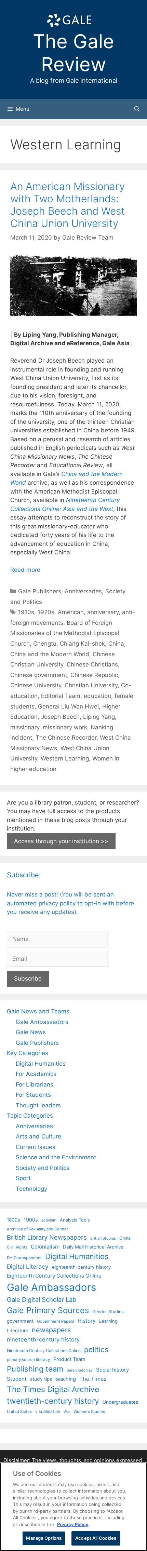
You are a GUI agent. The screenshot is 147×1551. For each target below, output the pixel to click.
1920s (46, 612)
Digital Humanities (41, 1063)
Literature (17, 1330)
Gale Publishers (39, 591)
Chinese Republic (94, 675)
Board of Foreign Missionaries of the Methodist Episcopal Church (64, 633)
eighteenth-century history (81, 1267)
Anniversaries (83, 591)
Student (17, 1379)
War (67, 1411)
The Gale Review (73, 53)
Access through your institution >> (61, 841)
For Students (33, 1094)
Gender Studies (108, 1311)
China (116, 643)
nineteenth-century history (43, 1339)
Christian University (91, 685)
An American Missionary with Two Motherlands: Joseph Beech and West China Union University (67, 204)
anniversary (103, 612)
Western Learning (65, 758)
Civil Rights (17, 1247)
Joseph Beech (60, 716)
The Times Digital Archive (53, 1389)
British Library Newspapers (47, 1237)
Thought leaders (38, 1105)
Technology (31, 1188)
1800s (13, 1220)
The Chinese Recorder (66, 737)
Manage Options (44, 1538)
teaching (65, 1379)
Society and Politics (42, 1167)
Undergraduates (120, 1402)
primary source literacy (28, 1359)
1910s (26, 612)
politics (96, 1349)
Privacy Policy (73, 1524)
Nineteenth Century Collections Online (44, 1350)
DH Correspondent (24, 1257)
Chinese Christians (92, 664)
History (87, 1321)
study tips (41, 1379)
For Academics (36, 1073)
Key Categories (27, 1053)
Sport (23, 1178)
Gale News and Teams (38, 1011)
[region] (73, 1506)
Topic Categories (30, 1115)
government (20, 1321)
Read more (25, 569)
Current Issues (35, 1147)
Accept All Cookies (95, 1538)
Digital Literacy (28, 1266)
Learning (108, 1321)
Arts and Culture (38, 1136)
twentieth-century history (53, 1400)
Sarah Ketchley (80, 1370)
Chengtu (44, 643)
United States (19, 1411)
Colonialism (45, 1246)
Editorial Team (60, 695)
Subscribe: (24, 875)
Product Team (69, 1359)
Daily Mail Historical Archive (93, 1247)
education (97, 695)
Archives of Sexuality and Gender (37, 1229)
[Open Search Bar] (137, 109)
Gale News (31, 1032)
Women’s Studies (89, 1411)
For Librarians (34, 1084)
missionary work (65, 727)
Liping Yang (99, 716)
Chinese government (38, 675)
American (71, 612)
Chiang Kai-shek (82, 643)
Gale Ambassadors (42, 1022)
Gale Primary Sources (48, 1310)
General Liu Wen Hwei (68, 706)
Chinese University (35, 685)
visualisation (47, 1411)
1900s (31, 1220)
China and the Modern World (49, 654)
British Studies (103, 1238)
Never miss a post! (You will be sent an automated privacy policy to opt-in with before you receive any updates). (70, 903)
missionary (24, 727)
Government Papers (55, 1321)
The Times (92, 1378)
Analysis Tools (75, 1220)
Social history (112, 1370)
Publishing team (35, 1368)
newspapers (51, 1330)
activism (48, 1220)
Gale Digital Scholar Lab (41, 1299)
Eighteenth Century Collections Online (54, 1275)
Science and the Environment (56, 1157)
